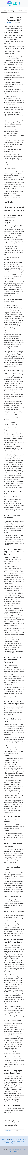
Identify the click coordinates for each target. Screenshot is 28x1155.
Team (12, 1139)
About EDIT (5, 1139)
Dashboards (18, 1143)
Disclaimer (11, 1149)
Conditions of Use (18, 1149)
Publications (18, 1139)
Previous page (7, 22)
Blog (11, 1143)
